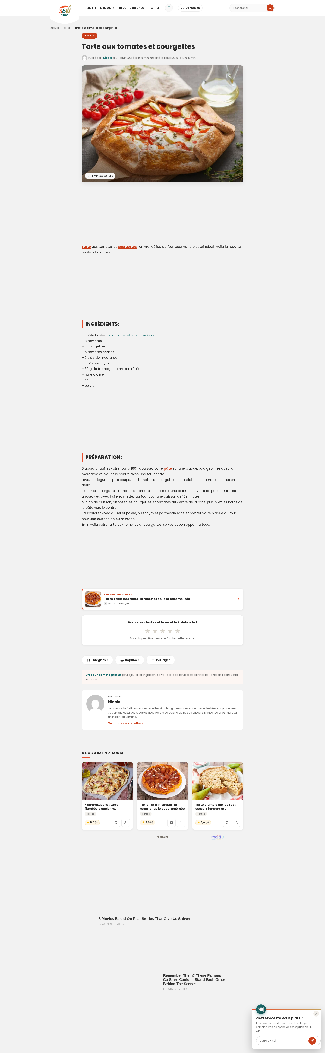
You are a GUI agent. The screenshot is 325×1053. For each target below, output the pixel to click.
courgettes (127, 246)
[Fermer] (316, 1014)
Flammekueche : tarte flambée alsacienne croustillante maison (101, 809)
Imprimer (132, 660)
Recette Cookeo (131, 8)
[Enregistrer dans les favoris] (116, 823)
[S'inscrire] (312, 1041)
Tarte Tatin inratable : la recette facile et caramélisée (162, 807)
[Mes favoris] (169, 8)
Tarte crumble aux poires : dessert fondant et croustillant (215, 809)
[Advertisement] (162, 214)
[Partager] (125, 823)
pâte (168, 468)
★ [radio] (147, 631)
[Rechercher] (270, 7)
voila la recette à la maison (131, 335)
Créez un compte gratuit (103, 675)
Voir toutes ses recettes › (125, 723)
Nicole (107, 58)
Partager (163, 660)
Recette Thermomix (100, 8)
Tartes (154, 8)
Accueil (54, 28)
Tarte (86, 246)
